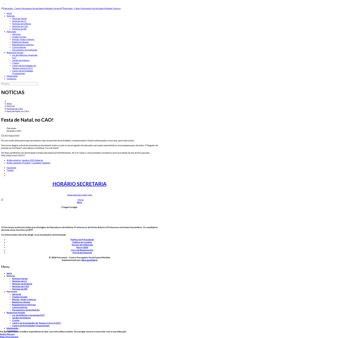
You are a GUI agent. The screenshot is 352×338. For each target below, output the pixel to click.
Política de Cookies (82, 242)
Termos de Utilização (82, 244)
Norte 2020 (82, 247)
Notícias (11, 15)
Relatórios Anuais (20, 42)
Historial (16, 34)
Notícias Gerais (19, 18)
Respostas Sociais (15, 52)
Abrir (79, 202)
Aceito (3, 334)
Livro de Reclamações (82, 250)
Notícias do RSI (19, 29)
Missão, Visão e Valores (23, 39)
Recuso (11, 334)
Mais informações (9, 336)
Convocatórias (19, 47)
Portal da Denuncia (82, 252)
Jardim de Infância (20, 60)
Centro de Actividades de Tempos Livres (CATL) (24, 66)
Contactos (11, 78)
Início (9, 13)
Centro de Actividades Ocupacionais (22, 72)
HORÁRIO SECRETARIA (80, 184)
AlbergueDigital (89, 260)
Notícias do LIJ (19, 21)
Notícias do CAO (20, 26)
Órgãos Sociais (19, 36)
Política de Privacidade (82, 239)
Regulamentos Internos (23, 44)
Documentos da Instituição (24, 49)
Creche (15, 63)
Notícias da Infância (21, 23)
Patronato (11, 31)
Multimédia (12, 76)
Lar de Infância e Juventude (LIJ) (28, 315)
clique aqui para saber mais (79, 195)
